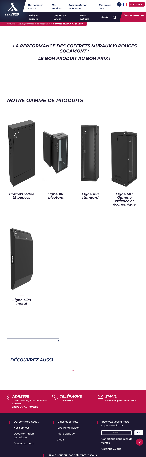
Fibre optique (84, 17)
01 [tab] (73, 370)
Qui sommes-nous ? (36, 7)
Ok (138, 432)
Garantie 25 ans (111, 448)
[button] (119, 4)
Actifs (104, 17)
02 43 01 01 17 (67, 400)
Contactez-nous (105, 7)
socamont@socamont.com (120, 400)
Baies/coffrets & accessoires (34, 23)
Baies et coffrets (33, 17)
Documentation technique (77, 7)
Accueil (11, 23)
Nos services (57, 7)
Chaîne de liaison (60, 17)
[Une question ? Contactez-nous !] (139, 442)
